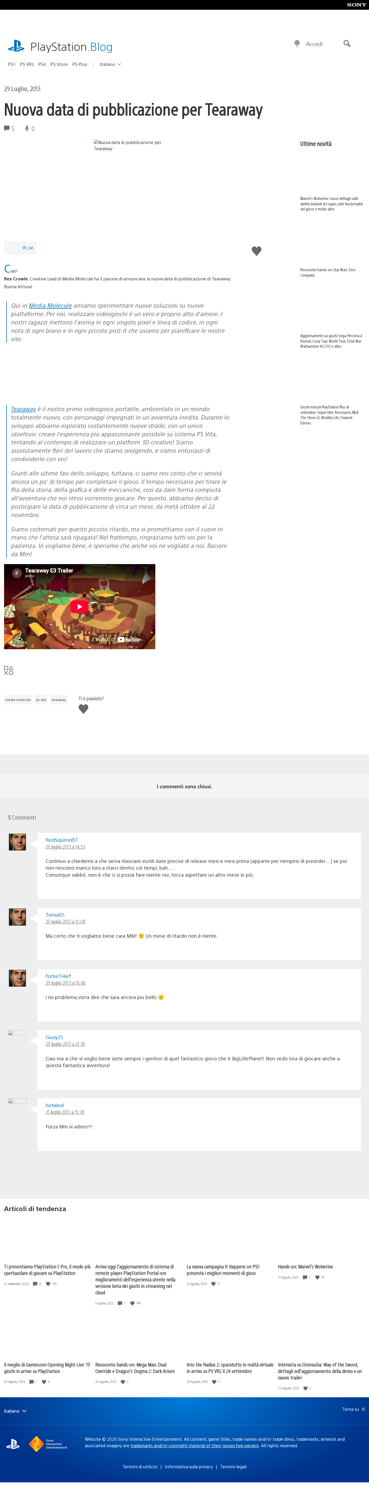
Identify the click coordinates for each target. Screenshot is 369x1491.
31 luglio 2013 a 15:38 (65, 1112)
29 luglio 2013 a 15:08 (65, 921)
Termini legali (233, 1466)
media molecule (18, 700)
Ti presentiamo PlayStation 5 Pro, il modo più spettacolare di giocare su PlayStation (47, 1269)
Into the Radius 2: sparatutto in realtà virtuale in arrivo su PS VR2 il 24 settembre (230, 1367)
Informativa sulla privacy (189, 1466)
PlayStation (71, 46)
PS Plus (79, 64)
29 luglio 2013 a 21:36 (65, 1044)
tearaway (59, 700)
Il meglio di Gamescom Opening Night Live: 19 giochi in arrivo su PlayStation (47, 1367)
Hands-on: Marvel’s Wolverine (305, 1266)
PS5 (12, 64)
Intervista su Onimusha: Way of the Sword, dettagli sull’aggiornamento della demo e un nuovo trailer (320, 1371)
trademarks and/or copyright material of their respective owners (194, 1445)
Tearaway (23, 409)
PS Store (59, 64)
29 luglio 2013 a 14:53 (65, 846)
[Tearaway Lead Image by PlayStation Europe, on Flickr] (45, 390)
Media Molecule (50, 305)
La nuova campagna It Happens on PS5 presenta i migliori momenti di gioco (223, 1269)
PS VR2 (27, 64)
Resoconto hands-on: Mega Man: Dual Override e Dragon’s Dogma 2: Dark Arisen (135, 1367)
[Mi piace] (48, 1283)
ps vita (41, 700)
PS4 (42, 64)
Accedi (314, 43)
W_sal (27, 247)
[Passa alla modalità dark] (297, 44)
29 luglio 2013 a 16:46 (66, 983)
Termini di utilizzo (139, 1466)
